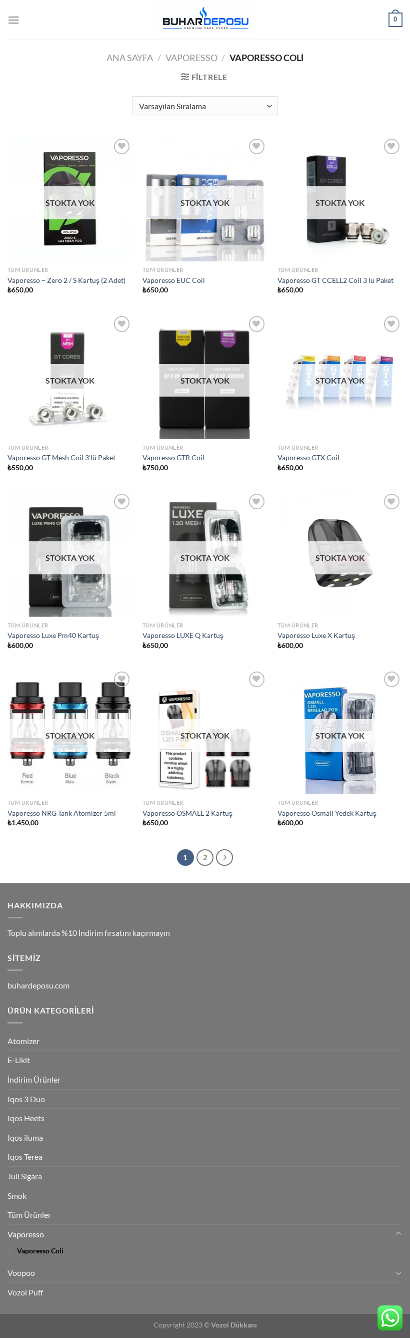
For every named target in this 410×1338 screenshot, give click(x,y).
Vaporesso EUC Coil (173, 280)
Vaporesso (192, 57)
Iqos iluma (25, 1137)
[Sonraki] (224, 857)
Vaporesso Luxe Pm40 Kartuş (53, 635)
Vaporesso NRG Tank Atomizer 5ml (62, 813)
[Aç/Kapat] (398, 1234)
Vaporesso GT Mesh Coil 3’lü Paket (62, 457)
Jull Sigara (25, 1176)
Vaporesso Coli (40, 1250)
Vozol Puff (25, 1292)
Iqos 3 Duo (26, 1099)
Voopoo (21, 1272)
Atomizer (24, 1041)
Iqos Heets (26, 1118)
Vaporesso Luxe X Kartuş (316, 635)
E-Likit (19, 1060)
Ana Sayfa (129, 57)
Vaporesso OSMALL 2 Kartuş (187, 813)
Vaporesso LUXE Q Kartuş (183, 635)
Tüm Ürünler (29, 1214)
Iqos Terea (25, 1156)
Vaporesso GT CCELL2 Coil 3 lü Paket (336, 280)
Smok (17, 1195)
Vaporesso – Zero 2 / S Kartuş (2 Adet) (67, 280)
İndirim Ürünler (34, 1079)
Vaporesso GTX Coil (309, 457)
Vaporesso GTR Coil (173, 457)
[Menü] (14, 20)
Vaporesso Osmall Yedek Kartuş (327, 813)
